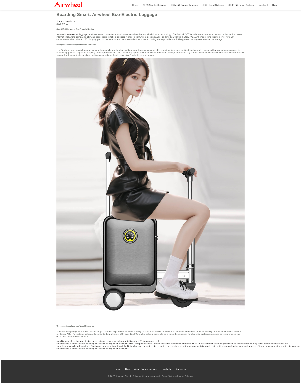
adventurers (243, 343)
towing (109, 343)
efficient (260, 346)
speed (117, 341)
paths (235, 346)
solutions (279, 343)
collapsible (100, 343)
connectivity (198, 346)
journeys (179, 346)
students (218, 343)
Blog (274, 5)
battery (137, 346)
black (121, 343)
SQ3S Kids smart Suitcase (241, 5)
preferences (250, 346)
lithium (130, 346)
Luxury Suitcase (185, 376)
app (152, 341)
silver (131, 343)
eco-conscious (63, 336)
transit (210, 343)
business (147, 343)
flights (94, 346)
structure (296, 346)
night (241, 346)
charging (162, 346)
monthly (253, 343)
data (214, 346)
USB (140, 341)
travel (94, 341)
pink (126, 343)
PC (196, 343)
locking (146, 341)
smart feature (213, 50)
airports (280, 346)
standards (85, 346)
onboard (114, 346)
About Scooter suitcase (145, 369)
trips (155, 346)
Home (135, 5)
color (115, 343)
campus (139, 343)
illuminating (89, 343)
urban (156, 343)
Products (166, 369)
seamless (69, 346)
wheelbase (176, 343)
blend (77, 346)
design (88, 341)
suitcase (102, 341)
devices (170, 346)
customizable (76, 343)
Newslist (69, 21)
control (228, 346)
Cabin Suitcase (169, 376)
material (203, 343)
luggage (80, 341)
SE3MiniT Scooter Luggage (184, 5)
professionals (229, 343)
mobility (60, 341)
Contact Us (180, 369)
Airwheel (263, 5)
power (110, 341)
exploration (164, 343)
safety (123, 341)
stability (186, 343)
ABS (192, 343)
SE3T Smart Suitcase (213, 5)
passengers (103, 346)
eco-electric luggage (77, 34)
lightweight (132, 341)
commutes (147, 346)
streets (287, 346)
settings (220, 346)
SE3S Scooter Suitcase (154, 5)
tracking (65, 343)
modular (123, 346)
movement (270, 346)
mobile (208, 346)
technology (70, 341)
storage (188, 346)
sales (260, 343)
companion (269, 343)
